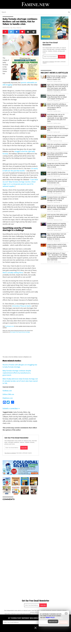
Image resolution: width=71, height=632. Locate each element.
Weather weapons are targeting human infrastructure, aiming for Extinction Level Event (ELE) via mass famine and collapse (56, 226)
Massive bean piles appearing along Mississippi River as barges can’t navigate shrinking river (57, 97)
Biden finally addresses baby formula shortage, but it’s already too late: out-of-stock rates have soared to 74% (20, 381)
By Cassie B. (56, 160)
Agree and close (53, 621)
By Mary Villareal (57, 81)
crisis (26, 414)
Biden (25, 412)
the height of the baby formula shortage (20, 332)
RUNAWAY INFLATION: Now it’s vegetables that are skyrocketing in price (57, 128)
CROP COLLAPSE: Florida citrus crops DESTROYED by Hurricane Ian (57, 173)
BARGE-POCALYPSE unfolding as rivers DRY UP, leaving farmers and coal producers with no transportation (57, 106)
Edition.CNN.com (8, 394)
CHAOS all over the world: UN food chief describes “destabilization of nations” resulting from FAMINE (57, 207)
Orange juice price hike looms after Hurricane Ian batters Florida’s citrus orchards (57, 165)
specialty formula (26, 421)
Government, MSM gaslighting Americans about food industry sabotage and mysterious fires (56, 190)
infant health (13, 419)
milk (19, 419)
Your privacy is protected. (10, 453)
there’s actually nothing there (13, 272)
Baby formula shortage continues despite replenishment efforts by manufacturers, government (17, 373)
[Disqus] (21, 525)
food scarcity (13, 417)
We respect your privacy (26, 613)
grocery (29, 417)
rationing (16, 421)
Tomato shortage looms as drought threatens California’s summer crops (57, 137)
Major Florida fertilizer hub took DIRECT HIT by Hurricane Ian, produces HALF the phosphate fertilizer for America (56, 236)
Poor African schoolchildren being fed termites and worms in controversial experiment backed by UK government (57, 155)
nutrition (25, 419)
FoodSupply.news (9, 326)
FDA (29, 414)
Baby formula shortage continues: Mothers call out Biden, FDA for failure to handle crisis (57, 77)
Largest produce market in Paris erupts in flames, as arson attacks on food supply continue (57, 246)
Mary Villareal (17, 28)
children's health (17, 414)
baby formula (18, 412)
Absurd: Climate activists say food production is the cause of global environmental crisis (57, 181)
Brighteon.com (8, 398)
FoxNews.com (7, 391)
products (9, 421)
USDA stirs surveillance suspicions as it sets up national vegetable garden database (57, 146)
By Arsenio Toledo (58, 141)
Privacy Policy (50, 617)
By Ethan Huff (57, 100)
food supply (22, 417)
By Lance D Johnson (58, 249)
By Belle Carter (57, 149)
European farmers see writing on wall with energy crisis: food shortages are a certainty (57, 198)
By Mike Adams (57, 92)
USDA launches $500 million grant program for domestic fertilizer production (57, 216)
